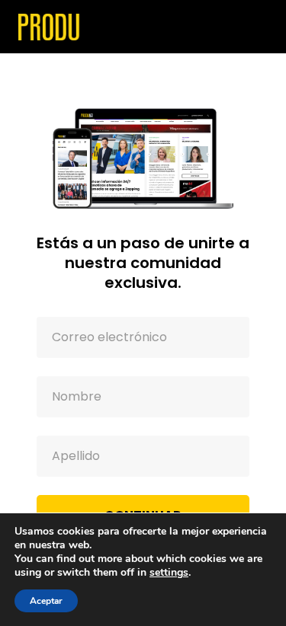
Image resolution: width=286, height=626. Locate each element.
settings (168, 573)
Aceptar (46, 601)
